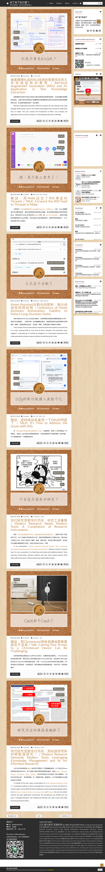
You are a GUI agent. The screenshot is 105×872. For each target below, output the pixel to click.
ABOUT (67, 3)
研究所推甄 (99, 836)
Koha (101, 848)
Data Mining (64, 829)
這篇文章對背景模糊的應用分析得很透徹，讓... (87, 259)
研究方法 (54, 831)
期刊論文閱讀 (74, 825)
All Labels (48, 822)
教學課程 (42, 852)
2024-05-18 (97, 212)
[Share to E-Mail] (61, 121)
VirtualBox (78, 845)
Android (42, 829)
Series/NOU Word (77, 852)
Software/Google (44, 848)
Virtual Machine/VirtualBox (66, 845)
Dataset (89, 841)
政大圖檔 (66, 825)
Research (37, 516)
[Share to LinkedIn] (55, 121)
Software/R (55, 845)
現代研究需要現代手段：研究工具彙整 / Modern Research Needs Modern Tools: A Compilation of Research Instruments (39, 525)
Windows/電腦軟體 (60, 838)
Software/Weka (44, 832)
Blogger (82, 825)
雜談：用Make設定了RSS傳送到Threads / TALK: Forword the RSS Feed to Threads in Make (39, 201)
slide (72, 834)
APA (81, 848)
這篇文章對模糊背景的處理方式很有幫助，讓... (87, 275)
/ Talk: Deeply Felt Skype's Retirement (85, 286)
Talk (41, 194)
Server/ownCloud (88, 850)
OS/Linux (93, 829)
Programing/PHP (50, 850)
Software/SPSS (87, 852)
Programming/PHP (79, 836)
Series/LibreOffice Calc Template (93, 843)
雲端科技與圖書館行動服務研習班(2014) (88, 834)
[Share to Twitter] (52, 121)
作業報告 (88, 836)
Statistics (52, 838)
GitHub (93, 836)
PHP (75, 838)
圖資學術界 (48, 843)
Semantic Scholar (26, 792)
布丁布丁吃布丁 (79, 212)
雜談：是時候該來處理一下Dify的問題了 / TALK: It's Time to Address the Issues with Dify (39, 423)
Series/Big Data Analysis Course (86, 838)
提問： (12, 826)
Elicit (27, 774)
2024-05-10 (97, 219)
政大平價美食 (96, 852)
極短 (82, 845)
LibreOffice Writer (69, 836)
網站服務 (67, 834)
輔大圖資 (48, 824)
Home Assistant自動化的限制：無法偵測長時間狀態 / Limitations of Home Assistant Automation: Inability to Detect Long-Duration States (39, 309)
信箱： (15, 824)
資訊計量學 (70, 838)
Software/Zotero (84, 831)
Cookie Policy (50, 869)
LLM (37, 416)
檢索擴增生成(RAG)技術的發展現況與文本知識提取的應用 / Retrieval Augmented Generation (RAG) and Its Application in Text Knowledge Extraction (39, 86)
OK (101, 869)
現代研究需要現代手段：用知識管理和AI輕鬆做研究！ (36, 534)
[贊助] (99, 30)
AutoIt (54, 843)
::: (47, 3)
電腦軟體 (57, 824)
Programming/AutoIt (67, 841)
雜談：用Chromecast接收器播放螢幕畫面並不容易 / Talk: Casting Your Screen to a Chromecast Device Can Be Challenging (39, 646)
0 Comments (25, 194)
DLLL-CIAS (68, 831)
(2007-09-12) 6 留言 (88, 194)
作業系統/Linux (75, 848)
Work (62, 848)
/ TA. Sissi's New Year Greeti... (91, 198)
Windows (42, 843)
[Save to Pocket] (58, 121)
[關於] (88, 30)
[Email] (96, 30)
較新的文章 (13, 816)
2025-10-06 (97, 311)
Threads (45, 194)
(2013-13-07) (86, 187)
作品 (41, 827)
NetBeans (100, 845)
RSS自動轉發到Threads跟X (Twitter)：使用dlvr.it (37, 209)
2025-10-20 (97, 300)
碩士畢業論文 (98, 827)
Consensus (20, 774)
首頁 (38, 816)
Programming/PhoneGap (63, 850)
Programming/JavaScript (94, 825)
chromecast (35, 638)
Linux (59, 827)
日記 (41, 824)
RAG (39, 76)
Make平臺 (37, 215)
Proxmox (49, 829)
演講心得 (46, 838)
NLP (36, 76)
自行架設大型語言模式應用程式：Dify (29, 431)
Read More (15, 121)
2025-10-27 (97, 292)
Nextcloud (42, 850)
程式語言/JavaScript (57, 834)
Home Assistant (44, 301)
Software (100, 841)
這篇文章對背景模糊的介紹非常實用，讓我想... (87, 251)
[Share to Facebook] (43, 121)
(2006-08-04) (86, 177)
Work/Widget (94, 831)
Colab (90, 848)
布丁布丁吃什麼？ (20, 2)
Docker (41, 838)
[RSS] (93, 30)
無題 (96, 838)
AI (33, 76)
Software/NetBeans (55, 848)
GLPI (60, 852)
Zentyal (67, 848)
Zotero (42, 516)
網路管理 (46, 827)
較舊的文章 (66, 816)
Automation (35, 301)
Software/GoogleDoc (45, 836)
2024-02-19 (97, 225)
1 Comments (25, 747)
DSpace (68, 827)
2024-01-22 (97, 239)
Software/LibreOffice (57, 836)
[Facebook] (90, 30)
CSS (87, 848)
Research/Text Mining (76, 850)
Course (100, 829)
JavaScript (53, 827)
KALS (94, 848)
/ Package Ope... (91, 183)
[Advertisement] (88, 118)
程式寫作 (89, 827)
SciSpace (33, 774)
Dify (33, 416)
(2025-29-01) (86, 201)
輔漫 (57, 852)
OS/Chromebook (67, 852)
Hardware (59, 843)
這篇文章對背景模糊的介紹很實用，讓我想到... (87, 267)
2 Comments (25, 76)
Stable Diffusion (98, 850)
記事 (63, 827)
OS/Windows (75, 831)
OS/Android (74, 829)
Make (34, 194)
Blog (84, 848)
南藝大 (29, 768)
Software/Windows (44, 834)
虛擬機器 (61, 831)
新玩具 (100, 831)
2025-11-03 (97, 286)
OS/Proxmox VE (79, 827)
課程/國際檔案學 (76, 843)
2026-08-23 (97, 249)
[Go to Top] (101, 865)
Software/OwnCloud (45, 845)
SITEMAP (59, 3)
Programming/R (80, 841)
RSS (38, 194)
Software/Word (66, 843)
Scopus (57, 771)
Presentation (84, 829)
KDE (97, 848)
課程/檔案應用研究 (50, 852)
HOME (51, 3)
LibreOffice (90, 845)
